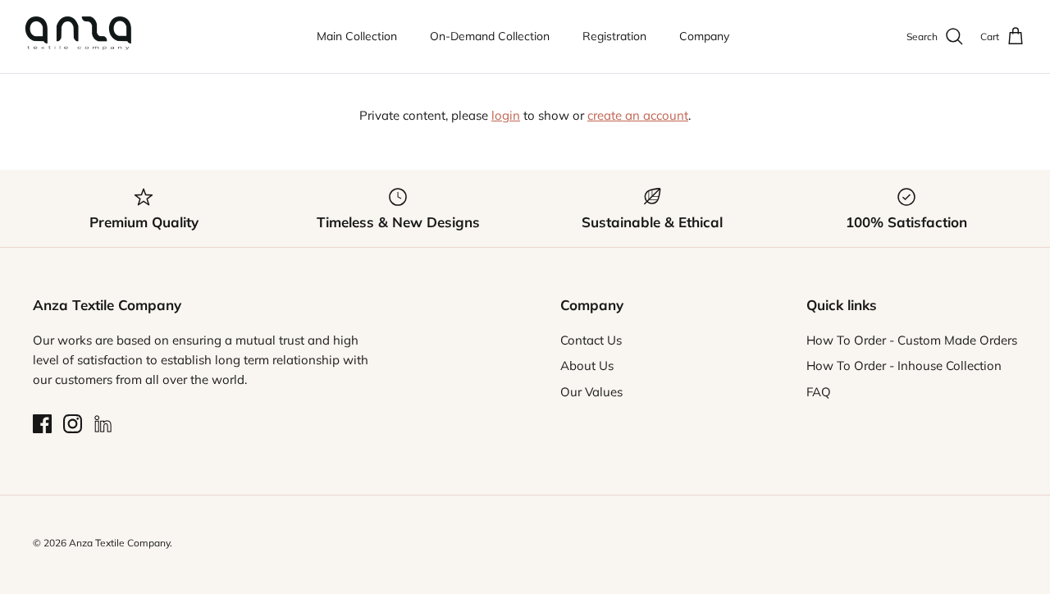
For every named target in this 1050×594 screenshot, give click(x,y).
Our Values (591, 392)
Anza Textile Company (119, 543)
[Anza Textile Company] (78, 36)
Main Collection (357, 36)
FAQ (818, 392)
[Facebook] (42, 423)
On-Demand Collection (490, 36)
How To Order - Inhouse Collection (904, 365)
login (505, 115)
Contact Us (591, 340)
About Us (587, 365)
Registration (614, 36)
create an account (637, 115)
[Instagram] (72, 423)
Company (704, 36)
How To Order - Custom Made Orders (911, 340)
